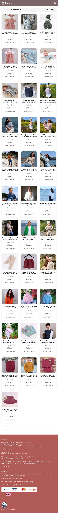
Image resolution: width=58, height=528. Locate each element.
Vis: (45, 9)
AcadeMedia (18, 478)
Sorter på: (10, 9)
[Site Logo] (6, 3)
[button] (51, 3)
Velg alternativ (10, 42)
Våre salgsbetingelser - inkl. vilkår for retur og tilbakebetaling (19, 457)
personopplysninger (28, 482)
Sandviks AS (14, 509)
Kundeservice (5, 466)
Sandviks (4, 474)
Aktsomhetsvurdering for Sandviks (11, 485)
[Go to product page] (10, 22)
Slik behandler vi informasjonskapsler (12, 458)
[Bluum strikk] (10, 39)
